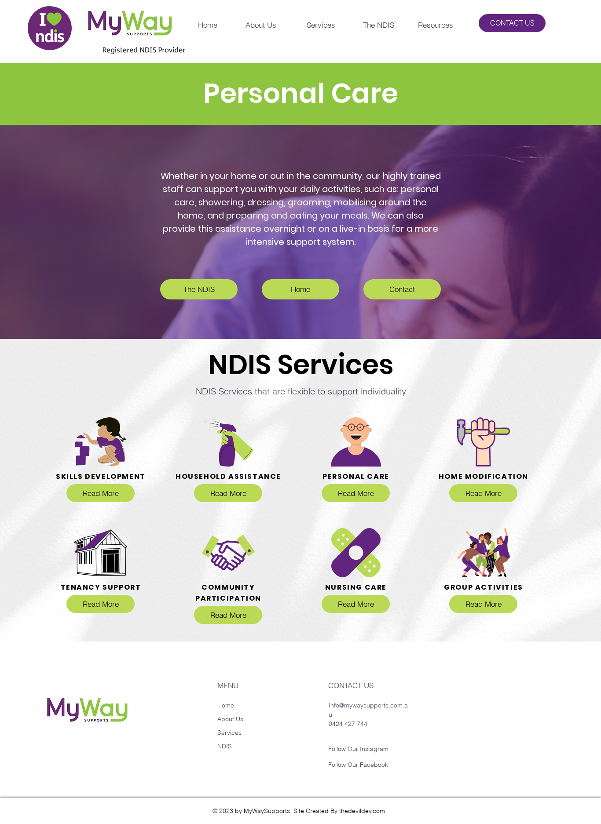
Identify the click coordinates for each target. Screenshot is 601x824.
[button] (312, 25)
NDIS (224, 746)
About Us (231, 719)
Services (230, 732)
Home (225, 705)
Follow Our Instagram (358, 749)
